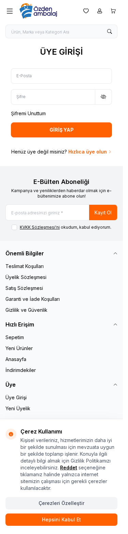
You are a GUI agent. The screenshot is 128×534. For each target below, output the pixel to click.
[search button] (109, 31)
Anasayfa (15, 359)
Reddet (68, 467)
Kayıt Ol (103, 212)
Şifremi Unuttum (28, 113)
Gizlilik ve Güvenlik (26, 310)
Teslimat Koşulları (24, 266)
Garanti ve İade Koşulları (32, 299)
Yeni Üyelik (17, 408)
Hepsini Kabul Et (61, 519)
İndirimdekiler (20, 370)
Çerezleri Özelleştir (61, 503)
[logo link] (46, 11)
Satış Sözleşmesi (24, 288)
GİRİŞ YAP (61, 130)
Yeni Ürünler (19, 348)
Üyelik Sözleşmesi (25, 277)
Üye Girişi (16, 397)
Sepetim (14, 337)
